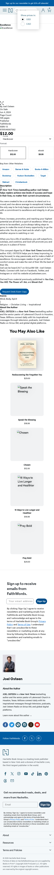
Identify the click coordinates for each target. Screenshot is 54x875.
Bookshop (6, 175)
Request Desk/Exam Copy (14, 291)
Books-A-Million (41, 169)
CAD (28, 23)
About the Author (9, 307)
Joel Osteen (8, 106)
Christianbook (21, 182)
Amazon (5, 169)
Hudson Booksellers (25, 175)
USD (28, 19)
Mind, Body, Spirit (8, 298)
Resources (8, 842)
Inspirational (35, 304)
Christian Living (18, 304)
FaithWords (5, 123)
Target (43, 175)
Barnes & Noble (22, 169)
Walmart (5, 182)
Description (6, 185)
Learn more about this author (16, 715)
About (6, 835)
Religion (4, 304)
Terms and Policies (12, 850)
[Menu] (5, 10)
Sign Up (41, 601)
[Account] (43, 10)
